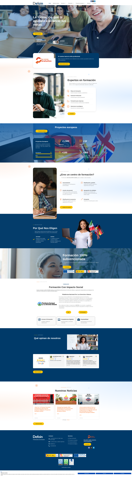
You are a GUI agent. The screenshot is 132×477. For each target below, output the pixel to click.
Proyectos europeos (80, 3)
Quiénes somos (56, 3)
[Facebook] (91, 1)
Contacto (94, 3)
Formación (70, 3)
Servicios (63, 3)
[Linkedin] (94, 1)
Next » (68, 419)
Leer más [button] (68, 365)
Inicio (50, 3)
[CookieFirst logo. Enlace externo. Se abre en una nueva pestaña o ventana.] (1, 471)
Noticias (88, 3)
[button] (97, 361)
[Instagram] (93, 1)
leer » (36, 413)
